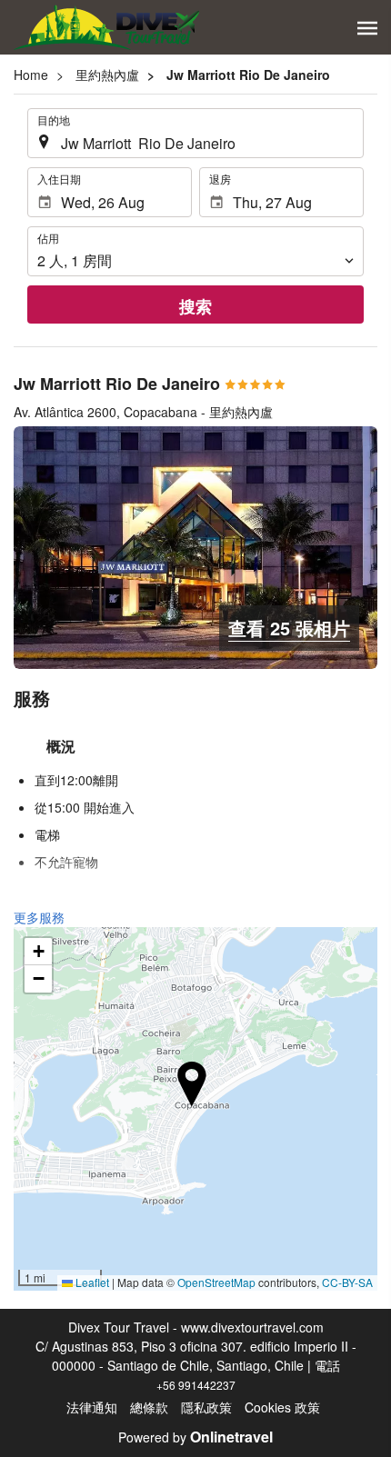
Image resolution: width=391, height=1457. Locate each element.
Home (31, 74)
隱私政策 (206, 1407)
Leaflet (91, 1282)
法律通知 (91, 1407)
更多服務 (39, 917)
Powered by (195, 1437)
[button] (367, 28)
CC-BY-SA (347, 1282)
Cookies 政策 (282, 1407)
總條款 (149, 1407)
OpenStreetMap (216, 1282)
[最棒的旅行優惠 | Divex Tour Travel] (106, 27)
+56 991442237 (196, 1384)
